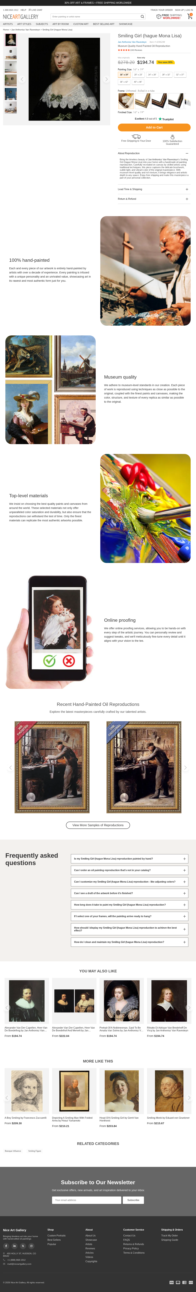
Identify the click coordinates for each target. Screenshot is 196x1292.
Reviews (90, 1248)
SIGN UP (179, 10)
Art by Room (61, 24)
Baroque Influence (13, 1151)
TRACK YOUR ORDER (162, 10)
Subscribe (133, 1200)
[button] (22, 79)
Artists (8, 24)
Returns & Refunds (133, 1244)
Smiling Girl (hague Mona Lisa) (57, 29)
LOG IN (189, 10)
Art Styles (24, 24)
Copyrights (91, 1261)
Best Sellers (54, 1240)
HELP (23, 10)
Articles (89, 1252)
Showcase (125, 24)
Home (6, 29)
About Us (90, 1235)
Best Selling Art (103, 24)
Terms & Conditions (134, 1252)
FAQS (126, 1240)
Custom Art (81, 24)
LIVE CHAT (37, 10)
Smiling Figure (34, 1151)
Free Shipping (170, 16)
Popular (51, 1244)
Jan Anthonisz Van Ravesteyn (25, 29)
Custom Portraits (56, 1235)
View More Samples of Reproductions (98, 825)
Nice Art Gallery (26, 16)
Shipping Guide (169, 1240)
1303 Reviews (136, 50)
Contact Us (129, 1235)
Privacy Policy (131, 1248)
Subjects (42, 24)
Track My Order (169, 1235)
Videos (89, 1257)
